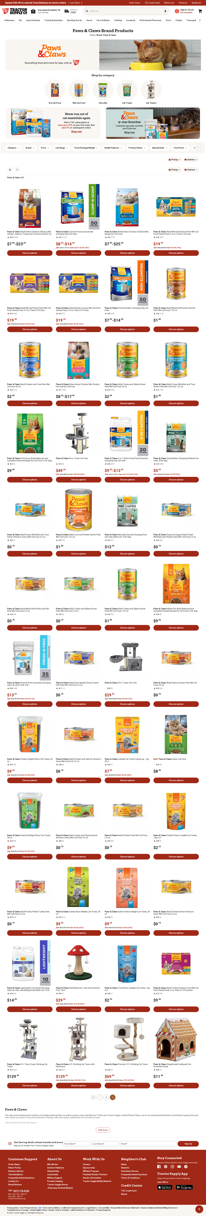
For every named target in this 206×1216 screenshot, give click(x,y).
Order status (134, 3)
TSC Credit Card (128, 1191)
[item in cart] (200, 11)
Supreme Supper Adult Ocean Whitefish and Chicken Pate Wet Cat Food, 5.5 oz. (174, 536)
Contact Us (13, 1181)
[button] (81, 2)
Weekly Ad (196, 3)
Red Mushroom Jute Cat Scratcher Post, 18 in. (78, 989)
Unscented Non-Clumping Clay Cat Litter (126, 309)
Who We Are (52, 1164)
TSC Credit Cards (152, 3)
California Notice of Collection (82, 1210)
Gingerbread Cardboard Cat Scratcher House (172, 1065)
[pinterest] (165, 1166)
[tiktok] (186, 1166)
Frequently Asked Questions (21, 1178)
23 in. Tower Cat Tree (121, 683)
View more (103, 1130)
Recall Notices (15, 1184)
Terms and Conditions (51, 1208)
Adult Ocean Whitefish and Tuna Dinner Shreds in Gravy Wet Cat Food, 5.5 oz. (28, 536)
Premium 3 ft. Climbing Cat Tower (126, 1064)
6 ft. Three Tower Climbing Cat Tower (27, 1065)
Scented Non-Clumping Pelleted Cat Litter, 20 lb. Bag (175, 459)
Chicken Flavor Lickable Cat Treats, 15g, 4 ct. (175, 836)
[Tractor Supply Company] (14, 11)
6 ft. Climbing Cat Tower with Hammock (75, 1065)
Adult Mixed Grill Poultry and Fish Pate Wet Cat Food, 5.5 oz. (28, 610)
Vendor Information (92, 1178)
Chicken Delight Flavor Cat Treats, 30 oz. (30, 760)
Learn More (75, 3)
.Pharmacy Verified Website (60, 1188)
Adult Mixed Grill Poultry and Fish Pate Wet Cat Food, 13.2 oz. (174, 309)
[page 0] (93, 1097)
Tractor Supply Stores (57, 1184)
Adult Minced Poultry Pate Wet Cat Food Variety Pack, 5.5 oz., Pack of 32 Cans (29, 309)
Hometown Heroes (129, 1171)
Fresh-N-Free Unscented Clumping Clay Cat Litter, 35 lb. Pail (29, 684)
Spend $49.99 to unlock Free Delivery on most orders (35, 2)
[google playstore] (184, 1187)
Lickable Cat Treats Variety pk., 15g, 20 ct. (127, 760)
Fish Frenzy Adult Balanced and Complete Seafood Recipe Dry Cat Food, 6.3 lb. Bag (29, 459)
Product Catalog (55, 1181)
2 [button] (106, 1097)
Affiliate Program (91, 1171)
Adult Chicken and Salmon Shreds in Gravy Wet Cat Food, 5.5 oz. (78, 760)
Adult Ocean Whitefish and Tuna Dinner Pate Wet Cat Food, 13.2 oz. (174, 385)
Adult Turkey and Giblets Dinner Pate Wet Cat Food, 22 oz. (125, 385)
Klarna (124, 1194)
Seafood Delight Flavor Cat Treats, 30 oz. (29, 836)
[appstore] (164, 1187)
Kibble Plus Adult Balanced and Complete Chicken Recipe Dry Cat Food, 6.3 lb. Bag (175, 610)
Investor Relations (55, 1168)
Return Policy (14, 1168)
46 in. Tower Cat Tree (72, 458)
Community (52, 1174)
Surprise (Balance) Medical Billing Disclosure (159, 1208)
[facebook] (159, 1166)
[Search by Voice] (165, 11)
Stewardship (53, 1171)
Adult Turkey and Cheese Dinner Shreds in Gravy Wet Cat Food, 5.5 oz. (77, 836)
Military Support (54, 1178)
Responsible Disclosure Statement (125, 1208)
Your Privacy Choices (28, 1208)
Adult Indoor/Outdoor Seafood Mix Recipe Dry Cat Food (127, 233)
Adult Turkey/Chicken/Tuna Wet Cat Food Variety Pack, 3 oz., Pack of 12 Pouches (176, 989)
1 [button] (99, 1097)
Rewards (125, 1168)
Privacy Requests (103, 1210)
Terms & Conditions (130, 1178)
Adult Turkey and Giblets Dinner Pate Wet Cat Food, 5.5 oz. (76, 610)
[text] (106, 35)
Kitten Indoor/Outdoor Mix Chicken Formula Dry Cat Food (77, 385)
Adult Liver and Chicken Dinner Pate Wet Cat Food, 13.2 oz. (78, 536)
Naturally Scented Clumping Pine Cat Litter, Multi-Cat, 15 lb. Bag (126, 536)
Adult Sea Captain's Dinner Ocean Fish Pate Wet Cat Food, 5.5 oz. (77, 684)
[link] (92, 35)
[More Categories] (200, 20)
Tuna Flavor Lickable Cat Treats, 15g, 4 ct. (127, 989)
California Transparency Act (73, 1208)
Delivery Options (16, 1171)
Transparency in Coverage (18, 1210)
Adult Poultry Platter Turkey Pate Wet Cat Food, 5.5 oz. (28, 913)
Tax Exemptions (15, 1174)
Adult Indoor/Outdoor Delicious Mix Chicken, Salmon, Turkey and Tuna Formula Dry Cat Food (29, 233)
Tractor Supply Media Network (97, 1181)
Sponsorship (89, 1168)
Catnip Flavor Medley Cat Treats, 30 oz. (78, 913)
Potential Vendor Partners (95, 1174)
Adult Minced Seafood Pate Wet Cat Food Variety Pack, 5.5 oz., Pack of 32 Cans (176, 233)
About (124, 1164)
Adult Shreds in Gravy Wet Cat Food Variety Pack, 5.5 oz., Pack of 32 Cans (78, 309)
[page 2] (112, 1097)
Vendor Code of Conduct (58, 1210)
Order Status (14, 1164)
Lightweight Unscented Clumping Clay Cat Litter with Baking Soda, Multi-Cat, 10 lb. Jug (28, 989)
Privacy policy (12, 1208)
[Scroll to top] (199, 1209)
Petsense (183, 3)
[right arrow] (198, 148)
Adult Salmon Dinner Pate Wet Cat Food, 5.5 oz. (175, 684)
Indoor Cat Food (169, 759)
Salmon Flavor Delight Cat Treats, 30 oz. (127, 913)
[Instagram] (172, 1166)
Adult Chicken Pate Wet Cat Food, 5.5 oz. (126, 836)
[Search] (87, 11)
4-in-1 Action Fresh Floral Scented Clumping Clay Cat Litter (126, 459)
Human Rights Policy (38, 1210)
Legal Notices (91, 1208)
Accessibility (104, 1208)
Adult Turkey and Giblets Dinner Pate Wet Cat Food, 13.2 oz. (125, 610)
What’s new (169, 3)
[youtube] (179, 1166)
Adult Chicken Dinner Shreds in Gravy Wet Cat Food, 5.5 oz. (173, 913)
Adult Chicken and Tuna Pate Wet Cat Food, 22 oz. (28, 385)
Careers (86, 1164)
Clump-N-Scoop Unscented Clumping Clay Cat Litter (74, 233)
